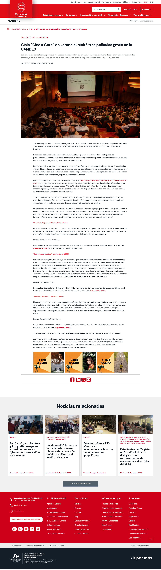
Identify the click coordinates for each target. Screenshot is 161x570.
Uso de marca (134, 537)
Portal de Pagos (135, 508)
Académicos (88, 2)
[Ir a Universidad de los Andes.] (8, 29)
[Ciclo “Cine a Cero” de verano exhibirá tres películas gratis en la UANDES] (72, 380)
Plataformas (136, 2)
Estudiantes (75, 2)
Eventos (77, 508)
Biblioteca (126, 2)
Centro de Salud (54, 529)
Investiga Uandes (81, 529)
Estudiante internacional (112, 516)
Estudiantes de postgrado (112, 512)
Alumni (97, 2)
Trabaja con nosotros (56, 533)
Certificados (134, 525)
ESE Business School (56, 520)
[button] (150, 539)
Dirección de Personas (138, 533)
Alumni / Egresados (110, 520)
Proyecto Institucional (56, 512)
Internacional (106, 2)
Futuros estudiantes (110, 503)
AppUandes (134, 516)
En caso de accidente (35, 546)
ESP (145, 2)
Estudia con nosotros (52, 15)
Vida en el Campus (141, 15)
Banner (132, 520)
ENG (151, 2)
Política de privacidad (140, 546)
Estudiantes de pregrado (112, 508)
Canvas (132, 512)
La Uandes (70, 15)
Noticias (14, 21)
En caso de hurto (57, 546)
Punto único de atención (139, 529)
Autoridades (52, 508)
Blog (76, 516)
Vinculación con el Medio (57, 516)
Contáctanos (18, 511)
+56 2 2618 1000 (20, 505)
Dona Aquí (146, 9)
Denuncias (16, 546)
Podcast (77, 512)
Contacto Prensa (81, 533)
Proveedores (107, 529)
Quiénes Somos (54, 503)
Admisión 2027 (130, 9)
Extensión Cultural (82, 520)
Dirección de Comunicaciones (141, 21)
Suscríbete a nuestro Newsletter (26, 519)
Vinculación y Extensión (118, 15)
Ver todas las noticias (80, 483)
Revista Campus (81, 525)
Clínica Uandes (53, 525)
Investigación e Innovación (91, 15)
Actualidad (117, 2)
